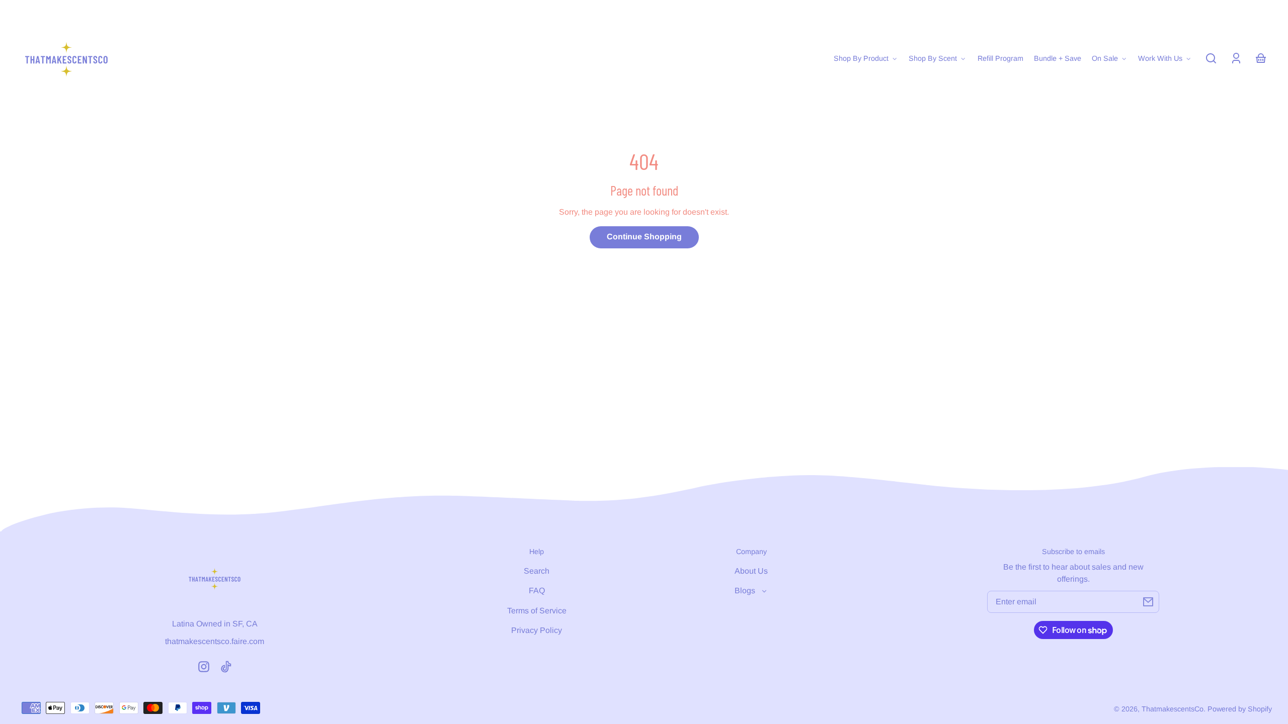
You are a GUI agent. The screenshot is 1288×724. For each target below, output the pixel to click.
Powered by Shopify (1240, 709)
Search (536, 571)
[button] (1211, 58)
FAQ (537, 590)
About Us (751, 571)
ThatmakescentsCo (1172, 709)
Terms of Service (537, 610)
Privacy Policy (536, 630)
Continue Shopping (644, 236)
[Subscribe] (1148, 602)
